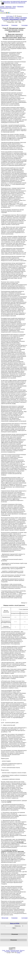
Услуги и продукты (15, 951)
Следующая (24, 25)
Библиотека (8, 6)
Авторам (8, 950)
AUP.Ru (2, 6)
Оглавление (14, 25)
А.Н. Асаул (9, 16)
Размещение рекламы (14, 950)
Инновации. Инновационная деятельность (12, 7)
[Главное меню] (2, 3)
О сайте (3, 950)
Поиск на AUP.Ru (14, 923)
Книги (14, 6)
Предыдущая (5, 25)
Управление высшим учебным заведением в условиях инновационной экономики (14, 18)
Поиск (20, 951)
